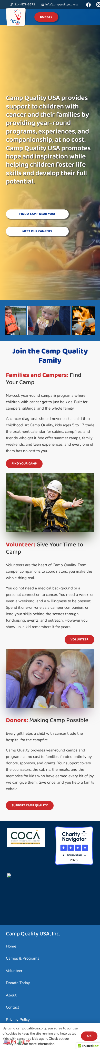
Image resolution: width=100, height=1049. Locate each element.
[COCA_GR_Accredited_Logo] (26, 837)
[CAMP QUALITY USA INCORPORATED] (26, 876)
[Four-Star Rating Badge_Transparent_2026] (74, 845)
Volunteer (14, 970)
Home (11, 946)
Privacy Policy (18, 1019)
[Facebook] (88, 4)
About (11, 995)
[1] (16, 17)
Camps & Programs (22, 958)
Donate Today (18, 982)
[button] (87, 17)
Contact (12, 1007)
